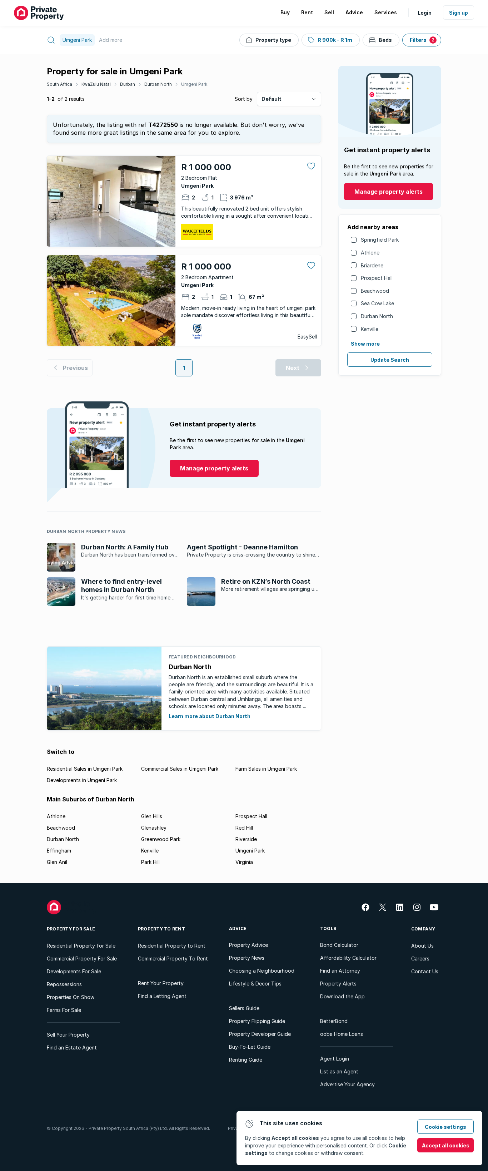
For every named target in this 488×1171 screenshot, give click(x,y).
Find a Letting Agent (162, 996)
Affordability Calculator (348, 958)
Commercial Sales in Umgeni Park (179, 769)
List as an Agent (339, 1071)
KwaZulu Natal (96, 84)
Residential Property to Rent (171, 946)
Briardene (372, 265)
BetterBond (334, 1021)
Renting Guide (245, 1060)
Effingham (59, 851)
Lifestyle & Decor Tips (255, 983)
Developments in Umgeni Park (82, 780)
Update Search (389, 360)
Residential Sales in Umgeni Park (85, 769)
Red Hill (244, 828)
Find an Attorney (340, 971)
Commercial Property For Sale (82, 958)
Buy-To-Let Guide (249, 1047)
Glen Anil (57, 862)
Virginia (244, 862)
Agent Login (334, 1059)
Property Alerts (338, 983)
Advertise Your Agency (347, 1084)
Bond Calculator (339, 945)
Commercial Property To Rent (173, 958)
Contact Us (424, 971)
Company (423, 929)
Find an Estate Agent (72, 1047)
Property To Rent (161, 929)
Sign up (458, 13)
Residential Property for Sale (81, 946)
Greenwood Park (160, 839)
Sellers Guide (244, 1008)
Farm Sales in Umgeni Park (266, 769)
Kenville (369, 329)
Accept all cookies (445, 1145)
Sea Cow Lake (377, 303)
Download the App (342, 996)
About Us (422, 946)
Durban (127, 84)
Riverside (246, 839)
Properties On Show (70, 997)
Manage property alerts (388, 191)
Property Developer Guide (260, 1034)
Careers (420, 958)
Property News (246, 958)
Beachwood (375, 291)
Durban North (158, 84)
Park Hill (150, 862)
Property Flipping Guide (257, 1021)
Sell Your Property (68, 1035)
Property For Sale (71, 929)
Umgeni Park (194, 84)
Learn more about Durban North (209, 716)
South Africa (59, 84)
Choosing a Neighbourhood (261, 971)
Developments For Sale (74, 971)
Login (425, 13)
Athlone (370, 252)
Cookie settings (445, 1127)
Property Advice (248, 945)
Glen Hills (151, 816)
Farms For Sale (64, 1010)
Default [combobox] (272, 99)
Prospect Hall (377, 278)
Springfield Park (380, 240)
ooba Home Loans (341, 1034)
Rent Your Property (161, 983)
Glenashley (153, 828)
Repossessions (64, 984)
